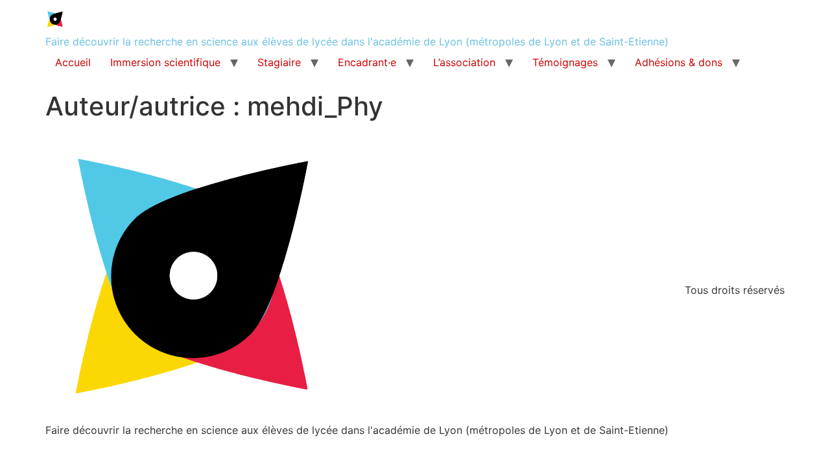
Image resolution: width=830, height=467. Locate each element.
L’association (464, 62)
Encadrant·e (367, 62)
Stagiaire (279, 62)
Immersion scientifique (165, 62)
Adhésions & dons (678, 62)
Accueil (73, 62)
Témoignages (565, 62)
